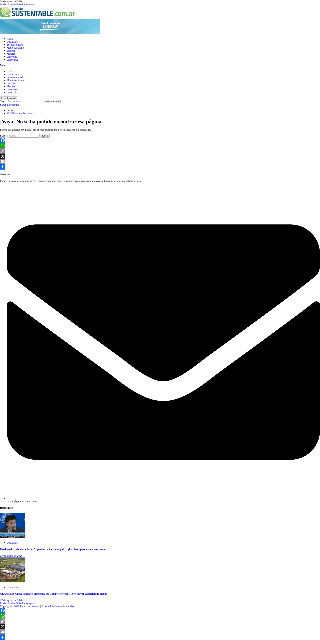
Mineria (11, 53)
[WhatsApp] (160, 145)
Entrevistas (12, 59)
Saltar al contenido (10, 104)
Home (10, 38)
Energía (11, 50)
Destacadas (12, 41)
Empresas (12, 56)
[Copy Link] (160, 151)
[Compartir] (160, 167)
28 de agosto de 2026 (11, 555)
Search (52, 101)
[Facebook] (160, 140)
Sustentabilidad (15, 44)
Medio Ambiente (15, 47)
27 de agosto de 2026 (11, 600)
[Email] (160, 161)
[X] (160, 156)
